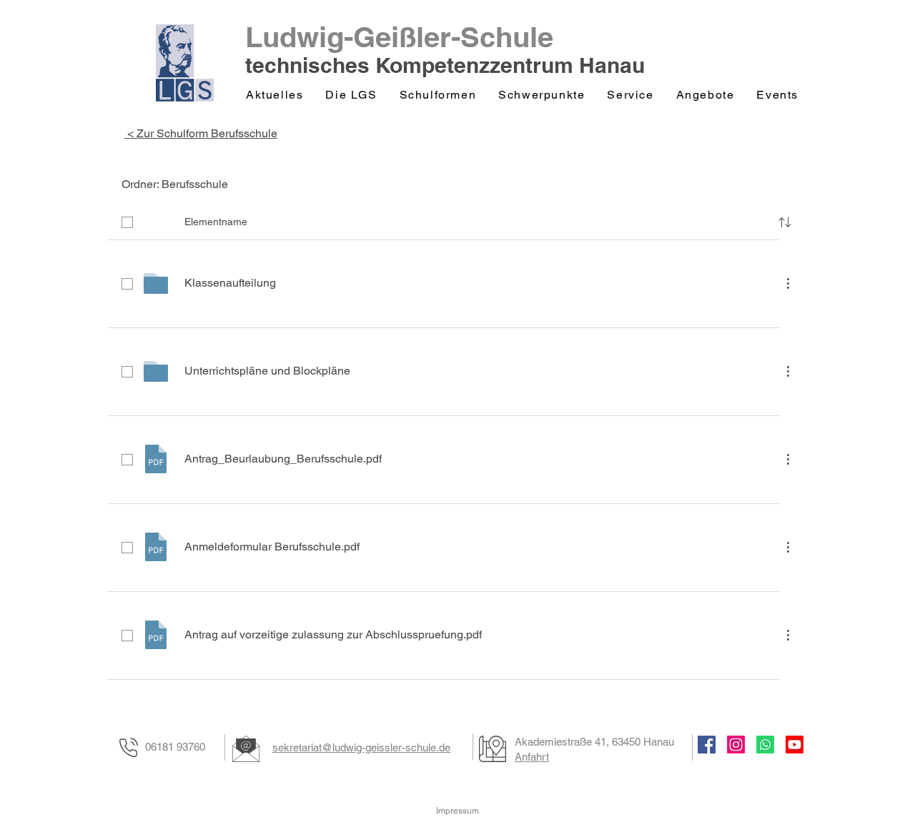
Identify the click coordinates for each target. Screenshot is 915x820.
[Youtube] (794, 745)
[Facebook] (707, 745)
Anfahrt (532, 757)
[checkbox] (127, 222)
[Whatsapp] (765, 745)
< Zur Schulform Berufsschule (200, 133)
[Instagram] (736, 745)
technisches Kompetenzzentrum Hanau (445, 65)
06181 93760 (175, 747)
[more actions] (787, 283)
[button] (352, 95)
